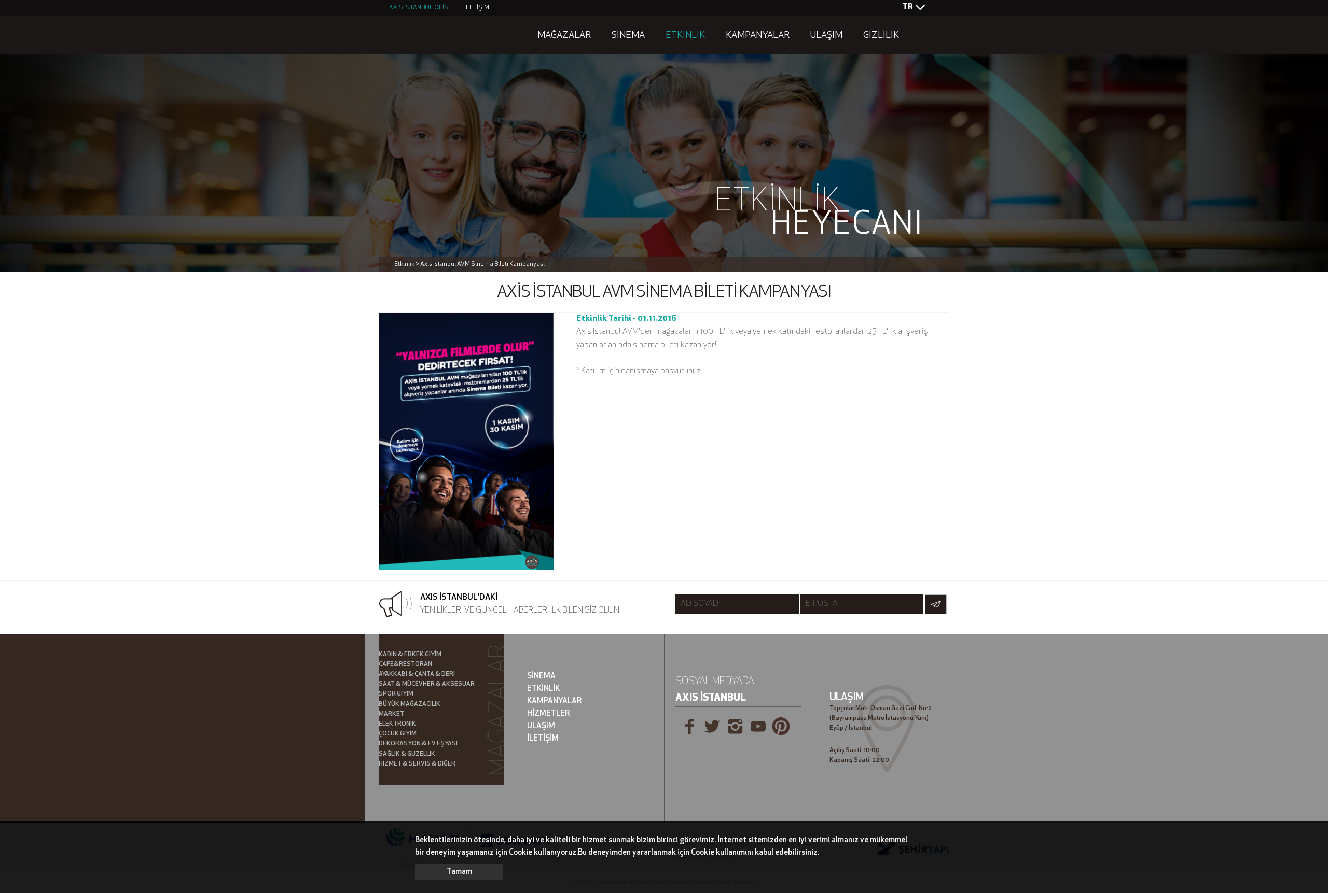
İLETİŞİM (476, 8)
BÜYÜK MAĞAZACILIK (409, 704)
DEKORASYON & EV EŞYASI (418, 744)
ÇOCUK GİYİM (398, 734)
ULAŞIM (826, 35)
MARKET (391, 714)
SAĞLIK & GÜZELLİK (407, 754)
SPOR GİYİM (396, 694)
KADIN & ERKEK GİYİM (410, 654)
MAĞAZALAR (564, 35)
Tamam (459, 872)
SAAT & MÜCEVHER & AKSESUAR (427, 684)
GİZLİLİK (881, 35)
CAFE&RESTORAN (405, 664)
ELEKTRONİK (397, 724)
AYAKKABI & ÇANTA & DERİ (417, 674)
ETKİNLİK (685, 35)
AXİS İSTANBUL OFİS (418, 8)
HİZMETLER (548, 714)
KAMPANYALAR (758, 35)
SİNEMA (628, 35)
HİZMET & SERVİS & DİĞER (417, 764)
